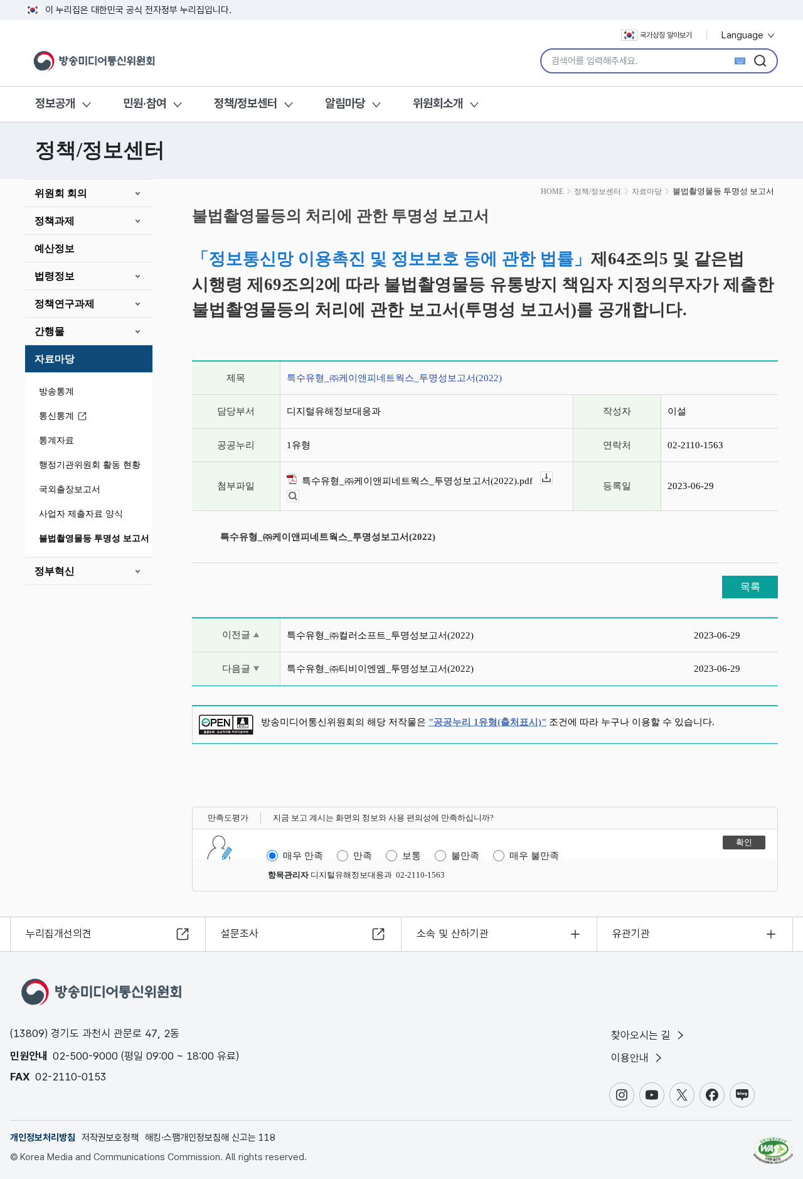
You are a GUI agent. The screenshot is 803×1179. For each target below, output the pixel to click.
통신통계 (56, 416)
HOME (552, 191)
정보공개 (55, 103)
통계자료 (56, 440)
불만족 (465, 856)
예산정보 (55, 248)
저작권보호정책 (110, 1137)
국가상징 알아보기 (666, 35)
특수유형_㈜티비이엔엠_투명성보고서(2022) (380, 669)
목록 (750, 586)
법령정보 (55, 276)
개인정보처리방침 (42, 1137)
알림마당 (345, 103)
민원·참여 (144, 103)
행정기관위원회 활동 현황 (90, 465)
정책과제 (55, 220)
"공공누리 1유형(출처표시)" (487, 722)
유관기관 (631, 933)
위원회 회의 (61, 193)
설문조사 (239, 933)
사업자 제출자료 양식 (81, 514)
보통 (411, 856)
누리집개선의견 (59, 933)
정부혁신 (55, 571)
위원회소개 (438, 103)
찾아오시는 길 (642, 1035)
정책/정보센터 (245, 103)
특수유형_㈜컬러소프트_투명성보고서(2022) (380, 635)
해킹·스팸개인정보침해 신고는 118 (210, 1137)
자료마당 (55, 358)
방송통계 (56, 391)
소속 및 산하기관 (453, 933)
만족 (362, 856)
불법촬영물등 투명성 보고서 (94, 538)
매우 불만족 (534, 856)
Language (743, 35)
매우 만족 (303, 856)
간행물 (50, 331)
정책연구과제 (65, 303)
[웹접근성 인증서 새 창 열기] (773, 1144)
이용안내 (631, 1058)
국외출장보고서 (69, 489)
